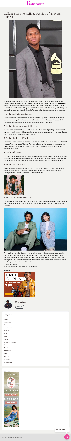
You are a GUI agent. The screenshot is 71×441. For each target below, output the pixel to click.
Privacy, (17, 437)
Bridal (5, 325)
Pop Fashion (7, 350)
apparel (6, 319)
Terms (20, 437)
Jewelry (6, 336)
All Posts (19, 307)
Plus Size (6, 348)
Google (15, 264)
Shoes (5, 353)
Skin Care (6, 356)
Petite (5, 345)
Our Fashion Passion (10, 342)
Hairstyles (6, 330)
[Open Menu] (3, 3)
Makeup (6, 339)
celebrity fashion (8, 327)
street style (7, 359)
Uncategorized (32, 266)
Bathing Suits (7, 322)
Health (5, 333)
